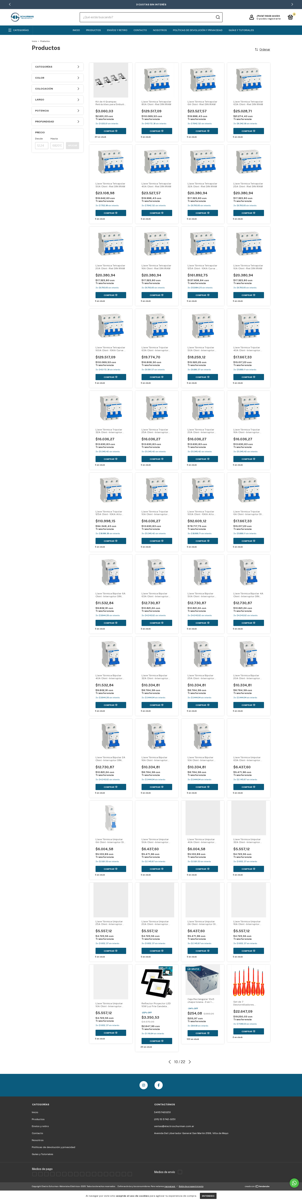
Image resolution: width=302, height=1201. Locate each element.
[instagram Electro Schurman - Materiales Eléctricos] (143, 1085)
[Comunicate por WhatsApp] (294, 1183)
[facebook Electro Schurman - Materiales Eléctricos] (158, 1085)
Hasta (54, 138)
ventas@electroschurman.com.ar (174, 1126)
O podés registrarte (269, 18)
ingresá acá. (169, 1186)
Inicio (76, 30)
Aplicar (72, 145)
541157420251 (162, 1112)
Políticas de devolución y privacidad (197, 30)
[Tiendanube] (257, 1186)
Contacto (140, 30)
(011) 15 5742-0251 (164, 1119)
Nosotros (160, 30)
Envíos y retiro (117, 30)
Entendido (208, 1196)
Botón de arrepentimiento (191, 1186)
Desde (39, 138)
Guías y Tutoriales (241, 30)
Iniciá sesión (272, 15)
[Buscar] (217, 17)
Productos (93, 30)
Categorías (21, 30)
